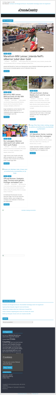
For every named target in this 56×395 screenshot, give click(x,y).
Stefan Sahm (32, 141)
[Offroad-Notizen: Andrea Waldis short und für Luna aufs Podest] (41, 77)
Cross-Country (37, 102)
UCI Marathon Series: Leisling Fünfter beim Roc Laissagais (41, 135)
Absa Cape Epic (5, 335)
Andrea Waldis (41, 100)
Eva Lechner (9, 345)
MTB (13, 63)
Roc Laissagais (18, 63)
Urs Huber (39, 143)
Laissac (38, 61)
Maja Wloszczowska (21, 186)
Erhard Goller (14, 61)
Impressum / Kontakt (7, 375)
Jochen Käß (5, 350)
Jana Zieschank (22, 146)
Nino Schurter (45, 106)
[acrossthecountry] (28, 8)
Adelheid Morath (13, 335)
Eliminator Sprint (6, 344)
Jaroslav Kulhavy (18, 348)
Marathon (42, 61)
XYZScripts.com (35, 393)
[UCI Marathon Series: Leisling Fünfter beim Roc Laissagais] (41, 125)
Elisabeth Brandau (15, 344)
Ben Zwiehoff (16, 336)
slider (9, 53)
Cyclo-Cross (12, 342)
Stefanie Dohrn (30, 63)
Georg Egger (8, 347)
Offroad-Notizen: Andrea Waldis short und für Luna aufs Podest (40, 95)
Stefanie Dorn (17, 105)
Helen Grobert (11, 348)
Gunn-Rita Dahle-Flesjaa (8, 102)
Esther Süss (28, 61)
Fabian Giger (14, 345)
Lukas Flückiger (13, 186)
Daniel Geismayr (19, 342)
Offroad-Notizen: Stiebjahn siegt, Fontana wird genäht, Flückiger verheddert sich (14, 180)
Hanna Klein (5, 348)
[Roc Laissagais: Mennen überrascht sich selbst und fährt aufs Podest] (14, 125)
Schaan (5, 191)
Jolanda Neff (33, 61)
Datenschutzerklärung (7, 376)
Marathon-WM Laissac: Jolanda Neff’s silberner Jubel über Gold (23, 58)
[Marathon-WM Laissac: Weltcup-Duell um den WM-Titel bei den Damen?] (14, 77)
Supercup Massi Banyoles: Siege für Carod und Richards (15, 307)
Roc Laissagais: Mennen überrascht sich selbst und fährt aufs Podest (14, 143)
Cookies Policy (5, 377)
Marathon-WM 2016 (8, 104)
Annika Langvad (22, 61)
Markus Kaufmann (41, 104)
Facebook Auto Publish (22, 393)
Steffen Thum (38, 141)
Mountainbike (9, 63)
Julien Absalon (5, 351)
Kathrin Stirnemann (17, 351)
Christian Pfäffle (5, 339)
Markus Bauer (11, 148)
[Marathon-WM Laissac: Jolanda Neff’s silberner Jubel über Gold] (28, 24)
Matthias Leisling (33, 140)
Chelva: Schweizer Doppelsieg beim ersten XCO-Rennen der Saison (18, 311)
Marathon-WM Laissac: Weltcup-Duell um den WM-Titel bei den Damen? (14, 96)
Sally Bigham (24, 63)
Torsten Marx (44, 141)
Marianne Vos (13, 188)
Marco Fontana (7, 188)
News (5, 53)
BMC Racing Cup (22, 184)
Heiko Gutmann (44, 102)
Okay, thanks (8, 367)
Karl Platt (11, 351)
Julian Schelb (18, 350)
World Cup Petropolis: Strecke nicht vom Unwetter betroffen (16, 313)
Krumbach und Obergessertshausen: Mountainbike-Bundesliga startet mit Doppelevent (29, 3)
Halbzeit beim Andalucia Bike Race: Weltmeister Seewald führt (17, 309)
